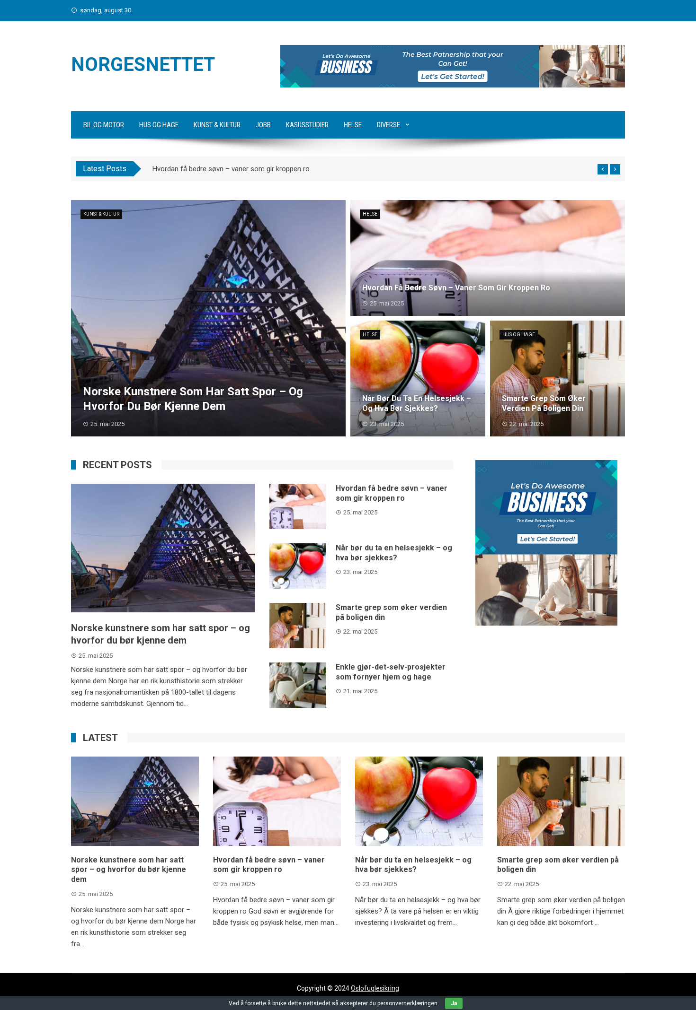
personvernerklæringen (407, 1003)
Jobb (263, 125)
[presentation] (603, 169)
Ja (454, 1003)
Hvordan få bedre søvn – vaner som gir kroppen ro (231, 169)
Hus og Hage (158, 125)
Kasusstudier (307, 125)
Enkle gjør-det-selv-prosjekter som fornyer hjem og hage (391, 671)
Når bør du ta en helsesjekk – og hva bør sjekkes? (394, 552)
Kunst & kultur (217, 125)
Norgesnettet (143, 64)
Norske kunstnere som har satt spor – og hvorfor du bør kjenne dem (128, 869)
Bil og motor (103, 125)
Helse (353, 125)
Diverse (388, 125)
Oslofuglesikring (375, 988)
